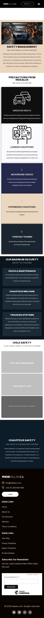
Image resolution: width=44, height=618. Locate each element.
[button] (39, 4)
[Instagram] (25, 612)
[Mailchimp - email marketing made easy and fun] (22, 594)
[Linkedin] (19, 612)
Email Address (11, 577)
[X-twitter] (30, 612)
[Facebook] (14, 612)
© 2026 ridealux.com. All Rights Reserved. (22, 606)
